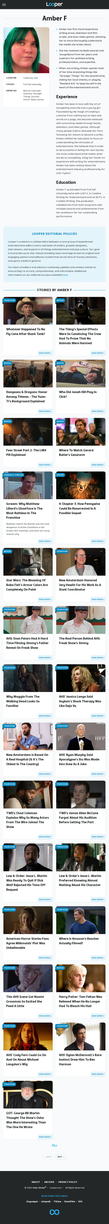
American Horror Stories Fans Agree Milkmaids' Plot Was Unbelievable (27, 943)
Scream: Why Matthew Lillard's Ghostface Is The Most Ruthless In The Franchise (24, 510)
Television (9, 300)
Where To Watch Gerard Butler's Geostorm (76, 452)
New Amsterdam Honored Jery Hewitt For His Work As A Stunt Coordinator (80, 585)
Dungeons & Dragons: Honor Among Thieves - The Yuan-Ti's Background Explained (26, 396)
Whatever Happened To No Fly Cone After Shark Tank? (25, 331)
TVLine (57, 1201)
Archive (49, 1182)
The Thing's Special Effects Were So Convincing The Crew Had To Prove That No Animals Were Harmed (80, 336)
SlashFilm (69, 1201)
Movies (60, 300)
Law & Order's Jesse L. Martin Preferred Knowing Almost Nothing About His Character (80, 880)
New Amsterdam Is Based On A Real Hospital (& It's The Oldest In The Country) (27, 759)
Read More (44, 353)
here (65, 275)
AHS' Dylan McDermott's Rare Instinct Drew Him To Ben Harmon (80, 1059)
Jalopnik (46, 1201)
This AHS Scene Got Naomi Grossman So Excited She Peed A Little (25, 1001)
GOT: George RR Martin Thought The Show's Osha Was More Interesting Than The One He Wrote (26, 1120)
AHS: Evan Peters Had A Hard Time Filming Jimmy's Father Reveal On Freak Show (27, 643)
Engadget (32, 1201)
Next (59, 1157)
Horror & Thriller (13, 475)
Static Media (39, 1187)
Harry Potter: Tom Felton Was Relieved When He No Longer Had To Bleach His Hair (80, 1001)
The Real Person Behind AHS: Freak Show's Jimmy (79, 640)
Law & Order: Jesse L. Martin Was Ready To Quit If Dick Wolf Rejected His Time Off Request (26, 883)
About (36, 1182)
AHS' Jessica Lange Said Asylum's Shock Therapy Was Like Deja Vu (80, 701)
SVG (80, 1201)
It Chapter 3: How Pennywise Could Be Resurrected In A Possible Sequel (79, 508)
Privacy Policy (67, 1182)
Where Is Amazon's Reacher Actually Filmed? (79, 940)
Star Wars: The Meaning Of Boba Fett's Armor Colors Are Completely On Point (27, 585)
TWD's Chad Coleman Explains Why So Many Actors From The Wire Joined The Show (27, 820)
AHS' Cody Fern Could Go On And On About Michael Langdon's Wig (26, 1059)
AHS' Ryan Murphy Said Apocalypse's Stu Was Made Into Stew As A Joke (79, 759)
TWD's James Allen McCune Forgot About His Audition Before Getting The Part (78, 818)
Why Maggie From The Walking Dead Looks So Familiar (23, 701)
